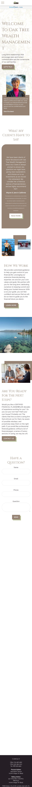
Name (16, 467)
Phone (16, 490)
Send (16, 517)
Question (16, 501)
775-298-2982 (18, 762)
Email (16, 479)
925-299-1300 (18, 764)
